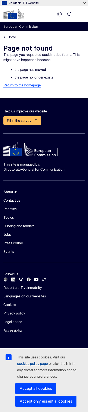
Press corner (13, 243)
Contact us (11, 200)
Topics (8, 217)
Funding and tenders (19, 226)
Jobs (7, 234)
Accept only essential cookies (46, 401)
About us (10, 192)
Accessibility (13, 330)
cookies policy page (32, 363)
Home (12, 37)
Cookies (9, 305)
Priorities (10, 209)
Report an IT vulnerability (22, 287)
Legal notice (12, 322)
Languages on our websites (24, 296)
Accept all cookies (36, 388)
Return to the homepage (22, 85)
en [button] (59, 14)
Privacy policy (14, 313)
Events (8, 251)
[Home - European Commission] (13, 14)
